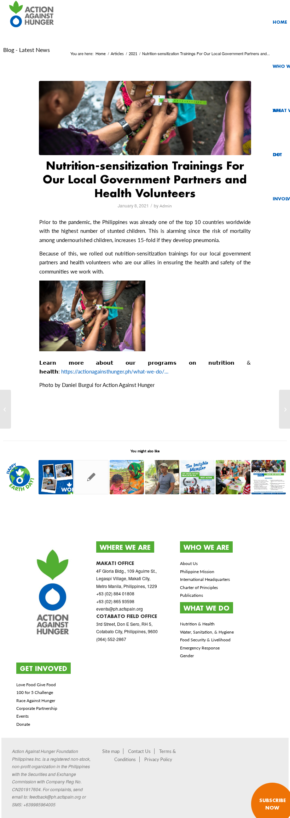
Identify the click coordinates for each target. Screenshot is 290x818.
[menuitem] (280, 22)
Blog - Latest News (26, 49)
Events (22, 716)
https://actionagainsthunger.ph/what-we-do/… (114, 371)
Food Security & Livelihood (205, 639)
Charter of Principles (199, 587)
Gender (187, 655)
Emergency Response (200, 648)
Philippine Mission (197, 571)
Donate (23, 724)
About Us (189, 563)
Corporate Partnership (36, 708)
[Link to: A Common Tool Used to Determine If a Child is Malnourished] (127, 477)
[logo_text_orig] (32, 22)
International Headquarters (205, 579)
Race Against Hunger (35, 700)
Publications (191, 595)
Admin (166, 205)
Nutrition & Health (197, 623)
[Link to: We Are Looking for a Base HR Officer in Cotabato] (268, 477)
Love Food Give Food (36, 684)
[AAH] (145, 118)
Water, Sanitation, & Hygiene (207, 632)
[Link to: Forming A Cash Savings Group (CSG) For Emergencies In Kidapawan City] (233, 477)
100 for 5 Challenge (34, 692)
